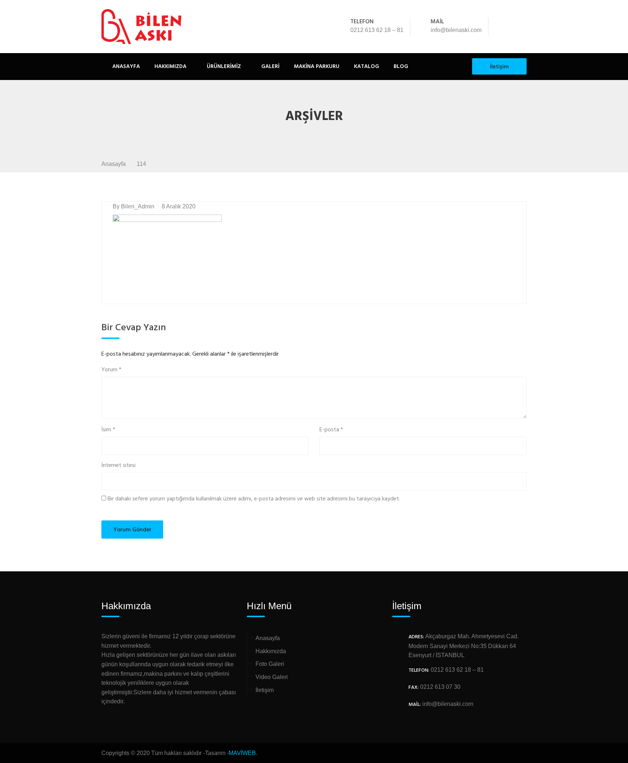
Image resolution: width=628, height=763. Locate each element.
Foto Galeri (269, 664)
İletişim (499, 67)
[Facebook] (503, 26)
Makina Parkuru (316, 66)
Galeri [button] (269, 66)
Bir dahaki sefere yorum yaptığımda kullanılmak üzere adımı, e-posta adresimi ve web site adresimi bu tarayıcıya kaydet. (254, 499)
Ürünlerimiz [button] (223, 66)
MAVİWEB (242, 753)
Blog (401, 66)
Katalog (366, 66)
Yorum (111, 370)
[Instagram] (523, 26)
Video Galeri (271, 677)
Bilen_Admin (137, 206)
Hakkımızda (170, 66)
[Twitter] (513, 26)
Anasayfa (126, 66)
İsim (108, 430)
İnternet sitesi (118, 465)
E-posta (331, 430)
